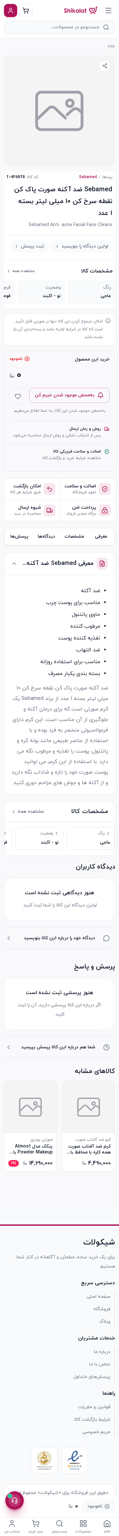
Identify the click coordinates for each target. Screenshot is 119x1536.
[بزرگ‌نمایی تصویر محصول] (59, 111)
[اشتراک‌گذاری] (105, 66)
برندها (107, 177)
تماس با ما (99, 1364)
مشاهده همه (23, 271)
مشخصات (74, 536)
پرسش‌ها (19, 536)
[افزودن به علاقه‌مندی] (17, 396)
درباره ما (102, 1352)
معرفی (101, 536)
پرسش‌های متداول (91, 1377)
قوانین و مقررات (94, 1407)
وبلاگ (104, 1321)
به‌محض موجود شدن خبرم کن (65, 395)
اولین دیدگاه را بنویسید (84, 246)
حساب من (12, 1531)
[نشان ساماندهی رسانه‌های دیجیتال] (44, 1460)
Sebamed (88, 177)
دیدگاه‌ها (46, 536)
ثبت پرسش (32, 246)
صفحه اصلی (98, 1296)
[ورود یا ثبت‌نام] (10, 10)
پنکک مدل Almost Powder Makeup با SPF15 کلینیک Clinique (33, 1149)
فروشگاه (102, 1309)
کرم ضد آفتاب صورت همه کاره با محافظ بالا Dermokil (89, 1149)
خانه (111, 46)
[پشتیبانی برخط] (14, 1500)
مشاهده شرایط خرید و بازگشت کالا (71, 458)
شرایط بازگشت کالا (92, 1419)
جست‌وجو (59, 1531)
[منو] (108, 10)
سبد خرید (35, 1531)
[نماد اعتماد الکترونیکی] (74, 1460)
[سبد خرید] (25, 10)
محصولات (83, 1531)
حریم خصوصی (96, 1432)
